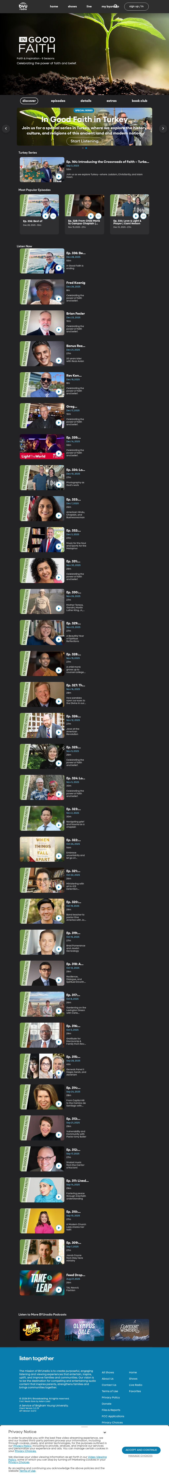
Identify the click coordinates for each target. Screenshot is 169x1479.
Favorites (135, 1391)
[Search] (115, 7)
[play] (59, 176)
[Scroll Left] (6, 129)
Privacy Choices (112, 1422)
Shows (133, 1379)
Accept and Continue (141, 1450)
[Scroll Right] (163, 129)
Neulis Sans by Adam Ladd (37, 1402)
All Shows (108, 1372)
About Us (107, 1379)
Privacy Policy (111, 1397)
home (54, 6)
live (89, 6)
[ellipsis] (53, 216)
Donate (106, 1404)
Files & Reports (111, 1410)
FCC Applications (113, 1416)
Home (133, 1372)
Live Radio (135, 1385)
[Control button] (105, 1433)
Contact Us (109, 1385)
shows (72, 6)
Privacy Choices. (25, 1451)
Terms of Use (110, 1391)
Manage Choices (140, 1456)
